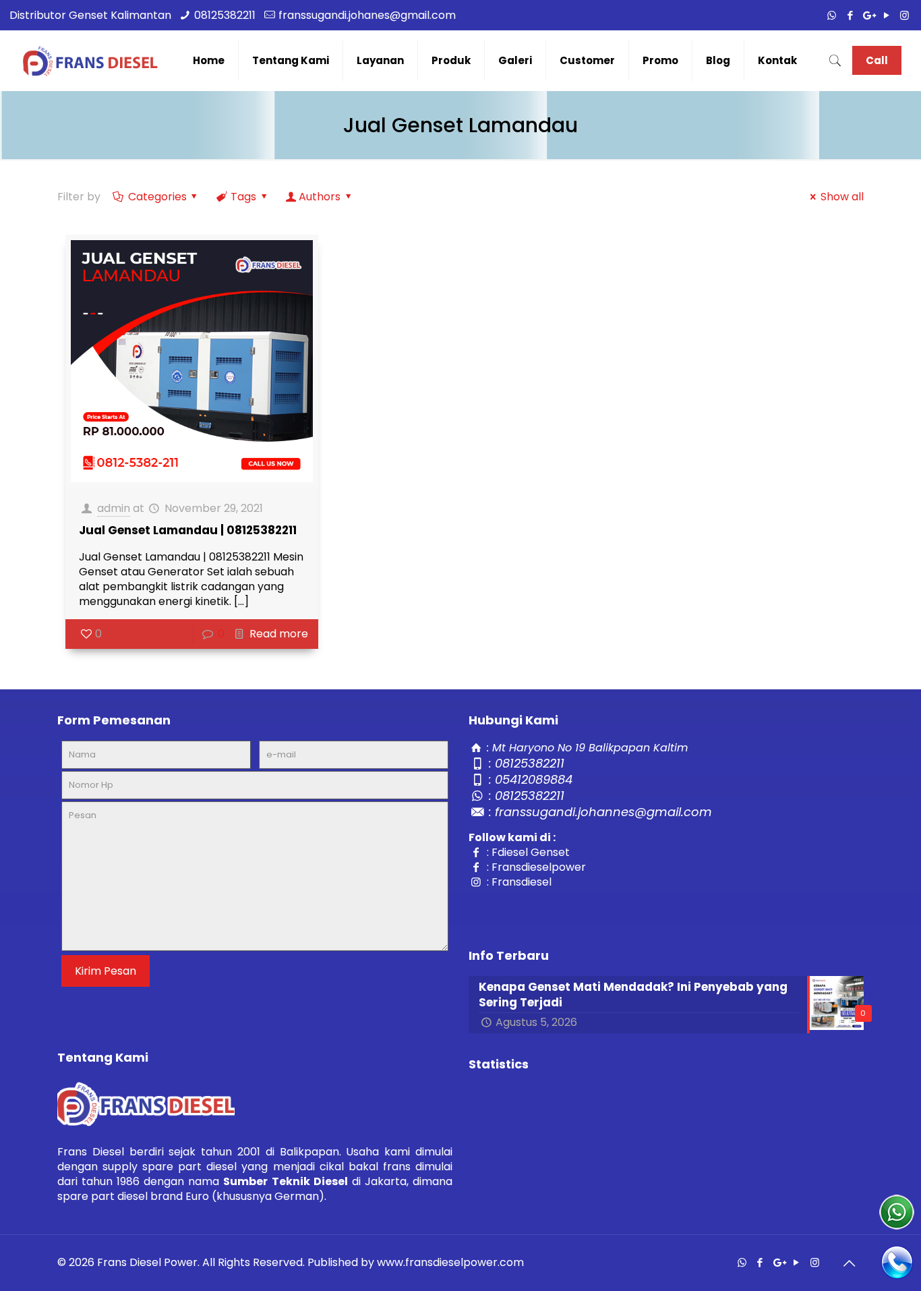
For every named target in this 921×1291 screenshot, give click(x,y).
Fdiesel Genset (531, 852)
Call (877, 60)
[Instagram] (904, 15)
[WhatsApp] (832, 15)
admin (113, 508)
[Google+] (868, 15)
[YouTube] (886, 15)
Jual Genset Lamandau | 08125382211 (188, 530)
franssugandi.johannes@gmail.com (603, 811)
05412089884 (533, 779)
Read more (278, 633)
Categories (157, 196)
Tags (243, 196)
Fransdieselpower (539, 867)
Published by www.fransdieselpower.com (415, 1262)
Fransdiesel (522, 882)
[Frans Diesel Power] (90, 60)
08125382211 (225, 15)
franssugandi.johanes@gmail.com (367, 15)
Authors (319, 196)
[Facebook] (850, 15)
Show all (842, 196)
